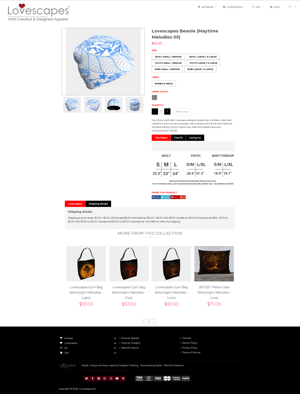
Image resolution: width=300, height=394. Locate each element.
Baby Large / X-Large (200, 69)
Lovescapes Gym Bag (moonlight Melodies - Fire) (129, 292)
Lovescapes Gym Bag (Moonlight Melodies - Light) (86, 292)
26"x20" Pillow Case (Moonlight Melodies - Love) (214, 292)
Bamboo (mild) (164, 83)
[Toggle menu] (115, 338)
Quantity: (158, 105)
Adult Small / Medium (168, 56)
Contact (186, 338)
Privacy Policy (190, 347)
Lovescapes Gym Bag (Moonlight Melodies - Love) (171, 292)
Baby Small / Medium (167, 69)
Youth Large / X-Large (203, 63)
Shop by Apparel (130, 338)
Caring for (195, 137)
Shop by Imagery (130, 343)
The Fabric (161, 137)
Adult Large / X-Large (203, 56)
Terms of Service (191, 352)
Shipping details (98, 203)
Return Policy (189, 343)
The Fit (178, 137)
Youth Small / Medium (168, 63)
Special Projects (130, 347)
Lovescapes (75, 203)
